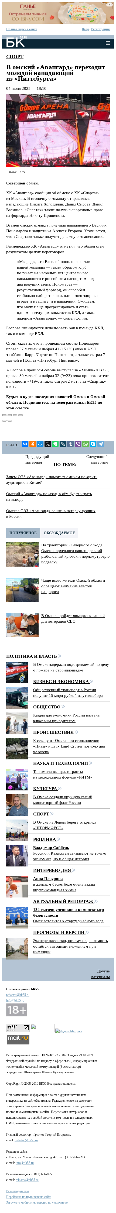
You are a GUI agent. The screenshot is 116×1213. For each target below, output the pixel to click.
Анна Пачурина (48, 878)
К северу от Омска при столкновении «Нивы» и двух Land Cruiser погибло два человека (69, 746)
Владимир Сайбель (51, 847)
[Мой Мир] (40, 444)
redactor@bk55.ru (17, 995)
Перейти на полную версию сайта (28, 1197)
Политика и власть (32, 656)
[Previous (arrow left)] (4, 421)
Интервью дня (52, 870)
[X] (48, 444)
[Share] (10, 415)
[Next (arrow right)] (10, 421)
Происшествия (54, 732)
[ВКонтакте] (25, 444)
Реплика (45, 839)
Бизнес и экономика (61, 681)
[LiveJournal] (63, 444)
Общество (47, 707)
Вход (85, 29)
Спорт (14, 56)
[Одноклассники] (32, 444)
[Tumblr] (70, 444)
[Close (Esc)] (4, 415)
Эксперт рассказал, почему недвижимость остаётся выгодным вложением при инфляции (70, 946)
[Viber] (78, 444)
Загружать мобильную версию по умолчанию (37, 1202)
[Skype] (93, 444)
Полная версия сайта (21, 29)
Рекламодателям (17, 1191)
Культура (45, 788)
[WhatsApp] (85, 444)
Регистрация (100, 29)
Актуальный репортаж (63, 901)
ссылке (22, 408)
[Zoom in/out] (20, 415)
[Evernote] (55, 444)
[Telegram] (100, 444)
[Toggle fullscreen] (15, 415)
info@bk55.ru (15, 1000)
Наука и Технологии (61, 763)
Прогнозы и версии (59, 932)
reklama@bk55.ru (27, 1180)
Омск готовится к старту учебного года (68, 921)
